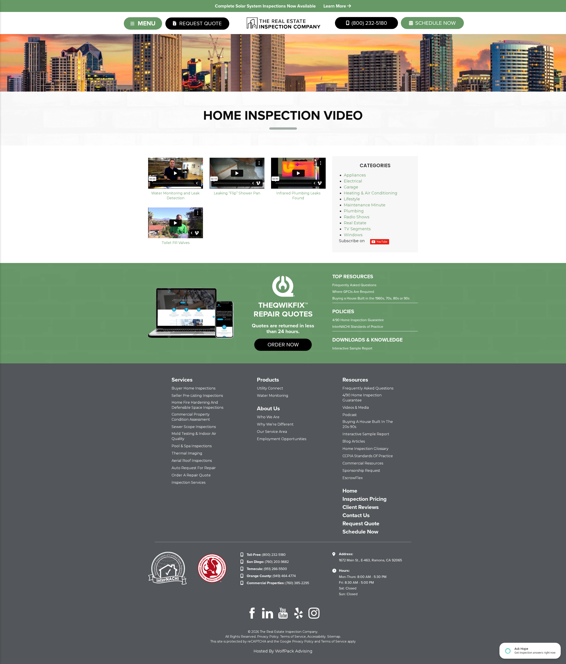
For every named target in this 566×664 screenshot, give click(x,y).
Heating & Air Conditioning (370, 193)
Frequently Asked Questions (354, 285)
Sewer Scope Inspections (194, 427)
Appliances (355, 175)
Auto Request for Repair (194, 468)
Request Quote (200, 23)
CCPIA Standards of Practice (367, 456)
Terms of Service (293, 637)
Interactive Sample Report (352, 348)
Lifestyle (352, 199)
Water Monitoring (272, 395)
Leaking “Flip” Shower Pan (237, 193)
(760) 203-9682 (268, 561)
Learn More (335, 6)
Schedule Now (360, 531)
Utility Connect (270, 388)
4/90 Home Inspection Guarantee (358, 319)
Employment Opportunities (281, 439)
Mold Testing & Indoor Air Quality (194, 436)
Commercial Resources (362, 463)
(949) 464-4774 (271, 575)
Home (349, 490)
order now (283, 345)
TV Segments (357, 228)
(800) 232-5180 (368, 23)
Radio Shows (356, 217)
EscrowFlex (352, 478)
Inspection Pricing (364, 499)
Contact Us (356, 515)
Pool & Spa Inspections (192, 446)
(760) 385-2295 (278, 582)
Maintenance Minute (364, 205)
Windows (353, 234)
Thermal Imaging (187, 453)
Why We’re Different (275, 424)
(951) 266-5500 (267, 568)
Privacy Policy (268, 637)
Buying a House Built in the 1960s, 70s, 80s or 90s (370, 298)
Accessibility (316, 637)
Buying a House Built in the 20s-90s (367, 424)
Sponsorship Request (361, 470)
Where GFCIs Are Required (353, 291)
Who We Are (268, 417)
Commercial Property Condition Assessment (191, 417)
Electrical (353, 181)
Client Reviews (360, 507)
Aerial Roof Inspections (192, 461)
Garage (351, 187)
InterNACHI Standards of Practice (357, 326)
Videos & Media (355, 407)
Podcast (349, 415)
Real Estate (355, 223)
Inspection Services (188, 482)
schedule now (435, 23)
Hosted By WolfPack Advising (283, 651)
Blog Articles (353, 441)
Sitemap (333, 637)
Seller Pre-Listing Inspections (197, 395)
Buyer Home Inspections (193, 388)
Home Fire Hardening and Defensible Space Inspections (197, 405)
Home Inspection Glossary (365, 449)
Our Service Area (272, 432)
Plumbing (354, 211)
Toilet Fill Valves (175, 243)
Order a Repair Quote (191, 475)
